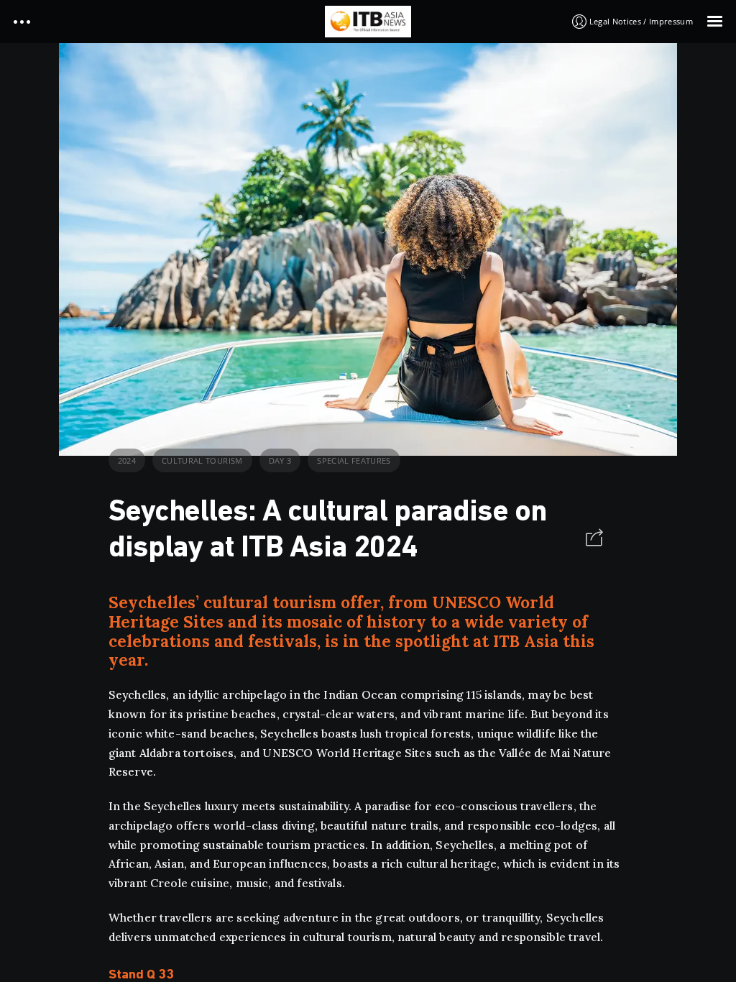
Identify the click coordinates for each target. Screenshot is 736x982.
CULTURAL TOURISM (202, 460)
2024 (127, 460)
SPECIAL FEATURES (353, 460)
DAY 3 (280, 460)
